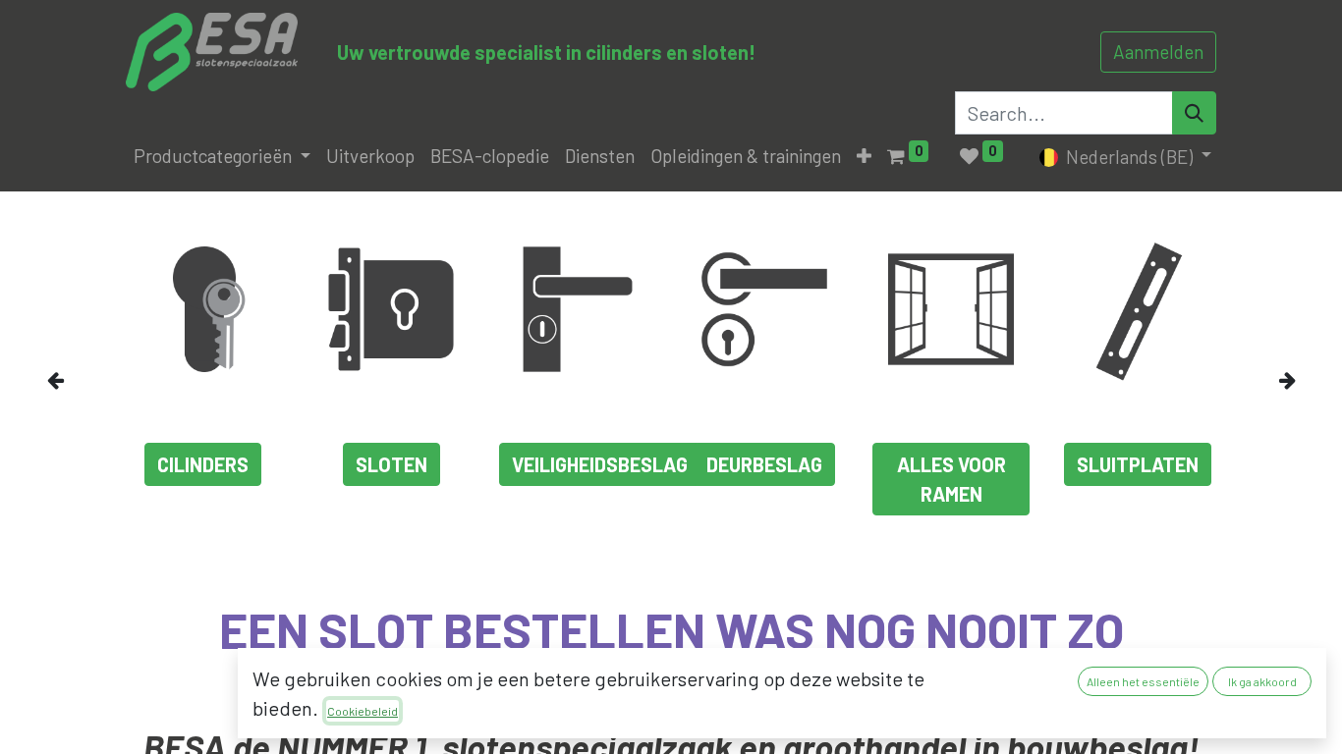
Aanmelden (1158, 51)
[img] (77, 379)
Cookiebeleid (362, 711)
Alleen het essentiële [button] (1143, 681)
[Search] (1194, 113)
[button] (864, 157)
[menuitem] (370, 157)
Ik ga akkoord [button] (1262, 681)
